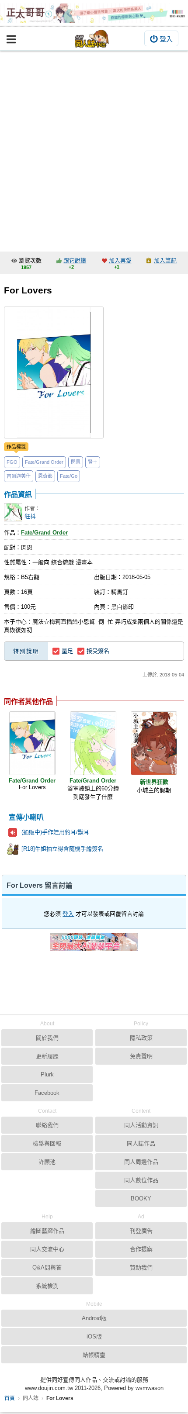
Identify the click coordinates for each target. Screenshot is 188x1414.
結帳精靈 (94, 1355)
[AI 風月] (94, 945)
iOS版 (94, 1336)
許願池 (47, 1162)
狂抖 (30, 516)
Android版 (94, 1318)
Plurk (47, 1074)
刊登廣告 (141, 1231)
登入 (166, 39)
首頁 (9, 1398)
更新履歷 (47, 1056)
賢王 (92, 462)
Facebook (47, 1093)
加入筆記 (165, 260)
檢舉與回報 (47, 1143)
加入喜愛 (120, 260)
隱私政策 (141, 1038)
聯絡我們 (47, 1125)
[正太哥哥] (94, 13)
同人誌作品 (141, 1143)
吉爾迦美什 (19, 476)
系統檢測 (47, 1286)
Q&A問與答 (47, 1267)
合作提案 (141, 1249)
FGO (12, 462)
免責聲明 (141, 1056)
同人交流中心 (47, 1249)
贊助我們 (141, 1267)
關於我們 (47, 1038)
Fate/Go (68, 476)
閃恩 (75, 462)
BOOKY (141, 1198)
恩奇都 (45, 476)
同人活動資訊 (141, 1125)
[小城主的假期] (154, 743)
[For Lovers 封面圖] (54, 372)
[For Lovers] (32, 743)
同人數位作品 (141, 1180)
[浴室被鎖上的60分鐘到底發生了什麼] (93, 743)
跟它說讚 (74, 260)
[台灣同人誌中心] (92, 38)
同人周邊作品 (141, 1162)
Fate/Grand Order (44, 462)
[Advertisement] (94, 149)
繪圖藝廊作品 (47, 1231)
